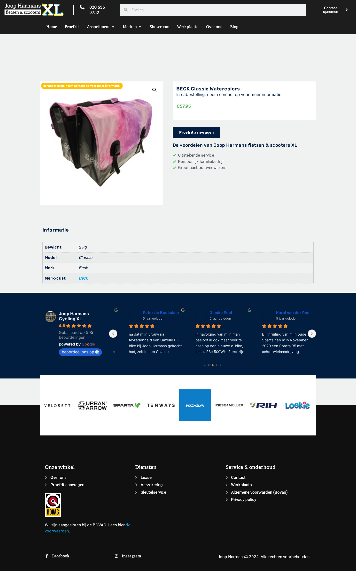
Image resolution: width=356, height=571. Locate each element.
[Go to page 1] (208, 365)
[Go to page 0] (204, 365)
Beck (83, 278)
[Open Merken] (140, 27)
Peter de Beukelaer (151, 312)
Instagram (131, 556)
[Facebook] (46, 556)
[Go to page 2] (213, 365)
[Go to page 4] (220, 365)
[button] (154, 90)
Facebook (61, 556)
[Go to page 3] (216, 365)
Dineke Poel (210, 312)
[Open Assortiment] (113, 27)
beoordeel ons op (78, 351)
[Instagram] (116, 556)
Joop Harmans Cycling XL (74, 316)
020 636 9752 (97, 10)
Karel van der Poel (283, 312)
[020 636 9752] (82, 7)
